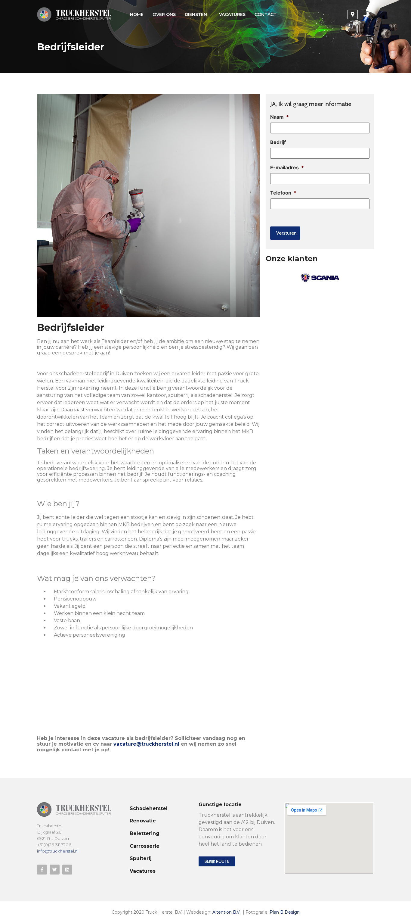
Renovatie (143, 821)
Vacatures (232, 14)
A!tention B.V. (226, 912)
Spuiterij (141, 858)
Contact (266, 14)
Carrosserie (144, 846)
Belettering (144, 833)
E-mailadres (287, 167)
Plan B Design (285, 912)
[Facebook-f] (42, 870)
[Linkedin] (67, 870)
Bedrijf (278, 142)
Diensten (196, 14)
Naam (279, 117)
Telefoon (283, 193)
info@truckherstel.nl (58, 851)
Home (137, 14)
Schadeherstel (149, 808)
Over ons (164, 14)
